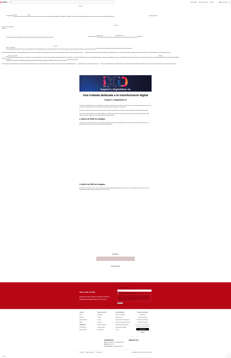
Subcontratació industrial (121, 327)
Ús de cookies (99, 352)
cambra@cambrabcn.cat (118, 346)
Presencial (81, 317)
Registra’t (143, 332)
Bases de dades (82, 329)
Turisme (99, 317)
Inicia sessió (142, 329)
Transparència (142, 314)
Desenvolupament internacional (122, 319)
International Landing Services (122, 324)
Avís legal (81, 352)
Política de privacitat (89, 352)
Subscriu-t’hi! (120, 303)
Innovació (99, 322)
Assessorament (119, 317)
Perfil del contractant (142, 317)
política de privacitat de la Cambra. (129, 299)
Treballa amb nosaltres (143, 322)
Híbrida (81, 322)
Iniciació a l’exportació (120, 314)
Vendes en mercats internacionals (123, 322)
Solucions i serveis (101, 312)
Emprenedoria (100, 329)
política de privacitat (132, 293)
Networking (99, 314)
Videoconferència (83, 319)
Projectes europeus (101, 324)
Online (80, 314)
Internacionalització (120, 312)
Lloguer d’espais (101, 327)
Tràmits (117, 329)
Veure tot (116, 25)
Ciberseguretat (82, 327)
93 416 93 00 (111, 344)
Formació (81, 312)
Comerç (99, 319)
